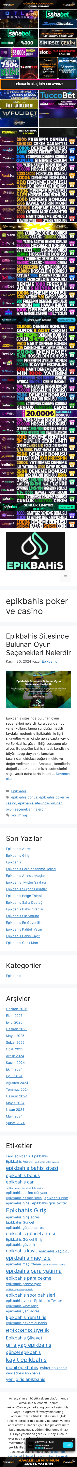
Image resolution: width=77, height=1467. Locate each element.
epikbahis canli (21, 1181)
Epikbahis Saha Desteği (24, 902)
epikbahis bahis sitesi (32, 1168)
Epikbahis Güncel (20, 1222)
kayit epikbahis (26, 1359)
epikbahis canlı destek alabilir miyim (24, 1188)
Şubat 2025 (15, 1042)
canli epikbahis (18, 1156)
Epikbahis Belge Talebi (24, 896)
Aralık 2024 (15, 1056)
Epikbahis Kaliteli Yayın (24, 929)
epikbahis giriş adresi (23, 1217)
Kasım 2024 (15, 1063)
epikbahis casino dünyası (26, 1193)
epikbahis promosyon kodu (19, 1289)
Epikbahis (18, 791)
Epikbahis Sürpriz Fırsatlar (26, 889)
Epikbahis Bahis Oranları (25, 909)
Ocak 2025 (14, 1049)
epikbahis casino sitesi (24, 1198)
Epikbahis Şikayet (24, 1337)
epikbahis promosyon (23, 1284)
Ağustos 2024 (17, 1083)
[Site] (38, 141)
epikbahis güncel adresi (30, 1233)
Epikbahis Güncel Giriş (24, 1239)
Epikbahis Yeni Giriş (26, 1317)
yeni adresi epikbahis (23, 1373)
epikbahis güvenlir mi (23, 1245)
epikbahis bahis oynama (47, 1162)
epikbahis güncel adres (25, 1228)
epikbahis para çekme (28, 1278)
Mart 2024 (14, 1116)
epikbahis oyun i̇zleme (54, 1264)
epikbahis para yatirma (34, 1271)
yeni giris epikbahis (25, 1379)
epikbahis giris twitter (49, 1203)
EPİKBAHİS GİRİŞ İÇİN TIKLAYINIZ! (38, 84)
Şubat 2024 (15, 1123)
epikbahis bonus (24, 797)
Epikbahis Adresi (19, 849)
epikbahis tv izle (19, 1301)
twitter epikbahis (53, 1368)
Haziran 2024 (16, 1096)
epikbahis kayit (21, 1250)
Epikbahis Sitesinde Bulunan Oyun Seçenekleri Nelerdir (38, 644)
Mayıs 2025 (15, 1036)
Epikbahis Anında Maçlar (25, 876)
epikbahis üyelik (27, 1330)
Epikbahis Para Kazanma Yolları (31, 869)
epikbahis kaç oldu (54, 1251)
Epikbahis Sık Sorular (22, 916)
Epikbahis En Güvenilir (23, 923)
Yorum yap (19, 815)
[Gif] (38, 226)
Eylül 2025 (14, 1022)
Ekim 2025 (14, 1016)
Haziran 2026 (16, 1009)
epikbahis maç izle (28, 1258)
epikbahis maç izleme (23, 1264)
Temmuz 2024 (17, 1089)
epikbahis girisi (18, 1203)
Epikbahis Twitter (48, 1301)
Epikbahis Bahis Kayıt (23, 936)
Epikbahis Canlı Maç (22, 943)
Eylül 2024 (14, 1076)
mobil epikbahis (22, 1367)
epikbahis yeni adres (22, 1311)
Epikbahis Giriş (17, 855)
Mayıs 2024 (15, 1103)
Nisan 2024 (15, 1110)
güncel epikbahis (23, 1352)
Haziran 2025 (16, 1029)
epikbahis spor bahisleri (30, 1295)
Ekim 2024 (14, 1069)
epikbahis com (56, 1198)
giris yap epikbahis (28, 1345)
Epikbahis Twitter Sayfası (26, 882)
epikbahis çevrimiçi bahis (26, 1323)
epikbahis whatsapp (22, 1306)
